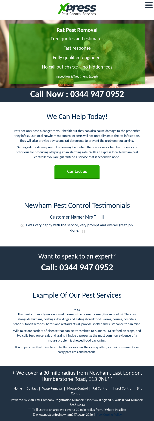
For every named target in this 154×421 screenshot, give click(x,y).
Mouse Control (77, 388)
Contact (32, 388)
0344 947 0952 (97, 94)
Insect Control (122, 388)
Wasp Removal (52, 388)
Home (18, 388)
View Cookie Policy (109, 415)
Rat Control (100, 388)
